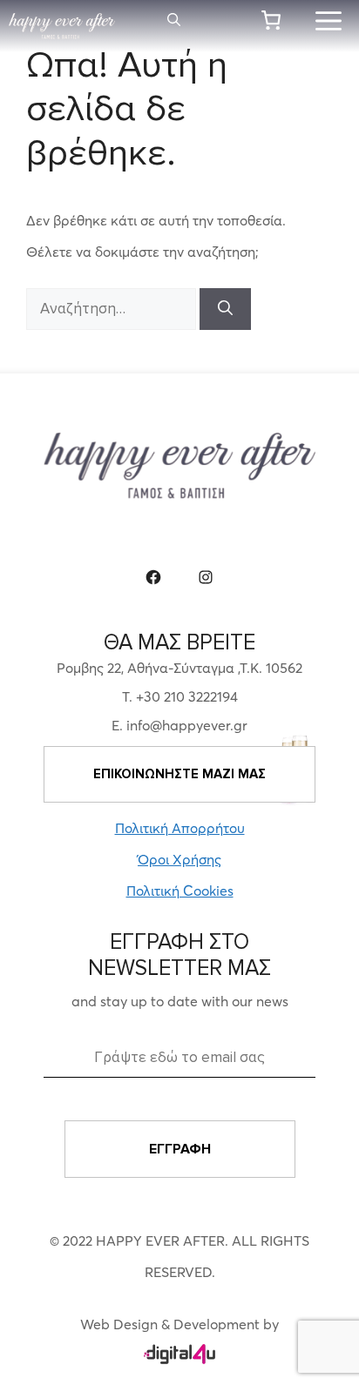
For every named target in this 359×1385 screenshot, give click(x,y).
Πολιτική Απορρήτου (180, 828)
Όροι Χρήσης (179, 859)
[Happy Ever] (62, 26)
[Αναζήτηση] (225, 309)
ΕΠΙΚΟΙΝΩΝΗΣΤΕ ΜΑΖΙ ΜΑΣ (179, 774)
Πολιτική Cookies (180, 890)
